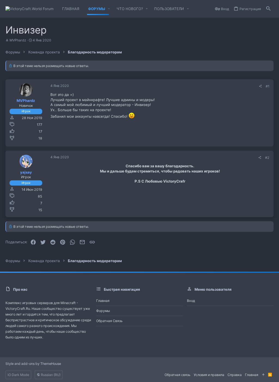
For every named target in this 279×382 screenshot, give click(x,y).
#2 (267, 158)
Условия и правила (209, 375)
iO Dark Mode (18, 375)
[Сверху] (263, 375)
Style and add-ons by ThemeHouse (33, 364)
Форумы (103, 311)
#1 (267, 86)
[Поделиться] (260, 86)
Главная (103, 301)
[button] (109, 9)
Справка (235, 375)
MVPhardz (18, 40)
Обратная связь (109, 321)
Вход (191, 301)
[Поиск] (268, 9)
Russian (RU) (50, 375)
